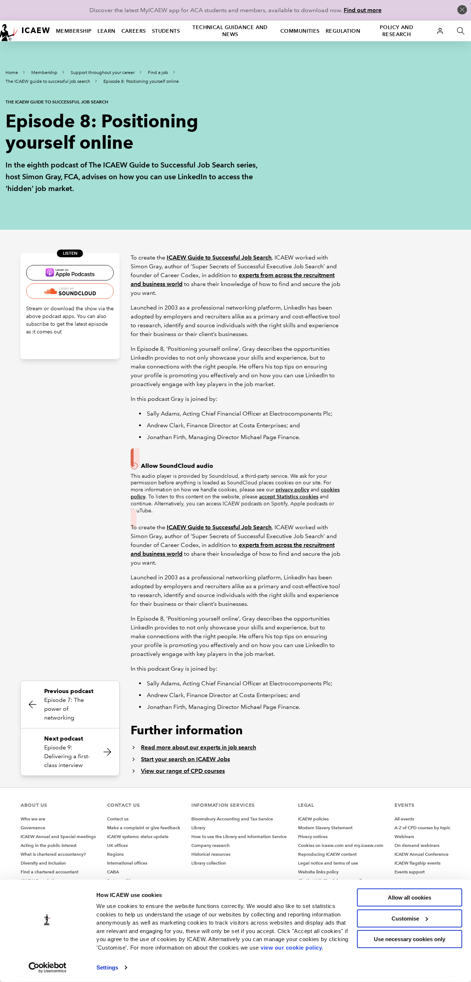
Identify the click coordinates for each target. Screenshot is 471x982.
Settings (107, 967)
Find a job (158, 72)
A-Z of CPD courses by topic (422, 827)
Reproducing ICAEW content (327, 854)
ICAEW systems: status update (138, 836)
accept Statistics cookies (288, 496)
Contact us (117, 819)
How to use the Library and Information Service (239, 836)
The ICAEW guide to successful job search (48, 81)
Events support (409, 872)
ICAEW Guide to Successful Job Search (219, 257)
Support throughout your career (103, 72)
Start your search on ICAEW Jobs (185, 759)
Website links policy (318, 872)
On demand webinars (416, 845)
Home (12, 72)
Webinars (404, 836)
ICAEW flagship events (417, 863)
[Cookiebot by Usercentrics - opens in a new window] (47, 967)
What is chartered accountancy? (53, 854)
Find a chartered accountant (49, 872)
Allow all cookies (409, 897)
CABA (113, 872)
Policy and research (396, 31)
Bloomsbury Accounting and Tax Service (232, 819)
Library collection (208, 863)
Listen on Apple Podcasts (70, 272)
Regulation (343, 31)
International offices (127, 863)
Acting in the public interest (49, 845)
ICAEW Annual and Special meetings (58, 836)
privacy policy (292, 489)
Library (198, 827)
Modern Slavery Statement (325, 827)
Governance (33, 827)
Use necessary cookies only (409, 939)
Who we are (33, 819)
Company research (210, 845)
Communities (300, 31)
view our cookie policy (291, 947)
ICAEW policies (313, 819)
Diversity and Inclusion (43, 863)
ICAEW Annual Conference (421, 854)
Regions (115, 854)
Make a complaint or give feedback (143, 827)
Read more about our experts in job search (198, 747)
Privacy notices (312, 836)
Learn (106, 31)
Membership (74, 31)
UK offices (117, 845)
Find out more (363, 10)
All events (404, 819)
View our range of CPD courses (183, 770)
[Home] (25, 31)
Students (166, 31)
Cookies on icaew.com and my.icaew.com (340, 845)
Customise (405, 918)
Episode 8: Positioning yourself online (141, 81)
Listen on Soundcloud (70, 291)
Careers (133, 31)
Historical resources (210, 854)
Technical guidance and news (230, 31)
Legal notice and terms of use (328, 863)
